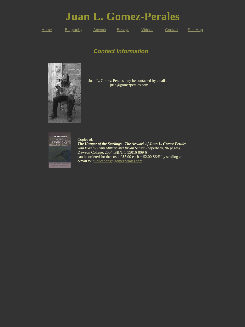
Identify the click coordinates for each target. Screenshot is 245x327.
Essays (123, 30)
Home (47, 30)
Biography (73, 30)
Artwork (99, 30)
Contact (171, 30)
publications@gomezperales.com (117, 161)
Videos (147, 30)
